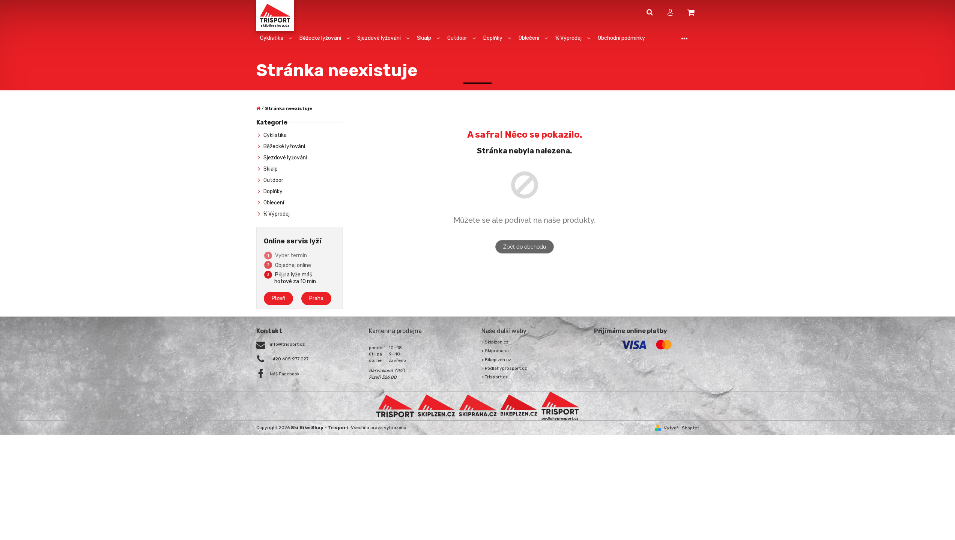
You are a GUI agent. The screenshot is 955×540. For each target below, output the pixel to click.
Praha (316, 298)
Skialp (270, 169)
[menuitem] (276, 38)
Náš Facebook (284, 373)
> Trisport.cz (494, 377)
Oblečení (273, 203)
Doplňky (273, 191)
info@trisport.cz (287, 344)
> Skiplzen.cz (494, 342)
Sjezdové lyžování (285, 157)
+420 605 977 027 (289, 359)
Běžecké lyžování (284, 146)
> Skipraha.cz (495, 350)
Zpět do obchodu (524, 247)
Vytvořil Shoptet (681, 427)
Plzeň (278, 298)
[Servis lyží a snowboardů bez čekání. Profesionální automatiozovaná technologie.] (477, 405)
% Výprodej (276, 214)
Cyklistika (275, 135)
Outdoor (273, 180)
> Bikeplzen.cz (496, 359)
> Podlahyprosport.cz (504, 368)
